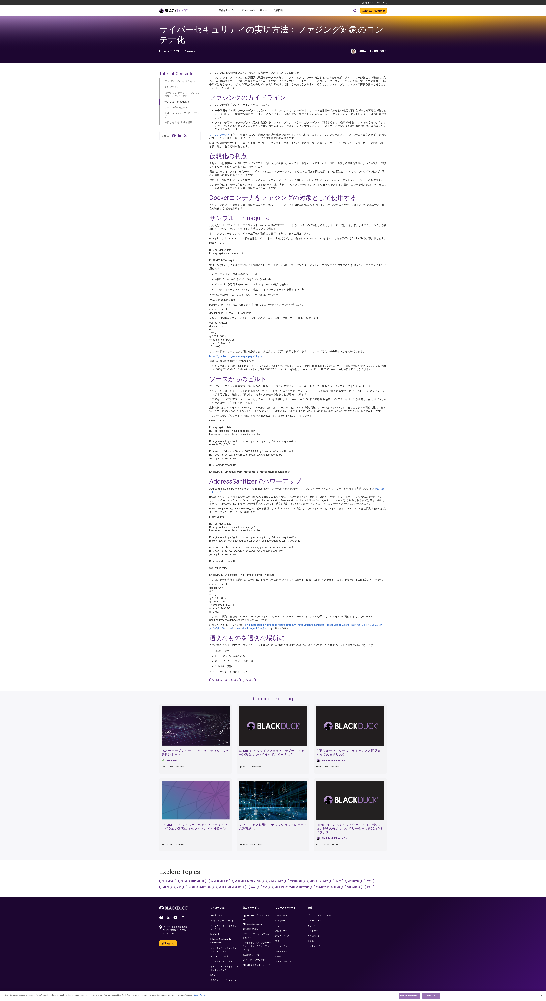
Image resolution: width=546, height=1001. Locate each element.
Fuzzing (249, 680)
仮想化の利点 (172, 86)
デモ (277, 926)
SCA (265, 887)
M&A (179, 887)
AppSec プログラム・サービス (257, 965)
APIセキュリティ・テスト (222, 920)
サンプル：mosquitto (176, 101)
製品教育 (279, 956)
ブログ (278, 941)
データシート (281, 915)
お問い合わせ (168, 943)
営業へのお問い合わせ (373, 10)
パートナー (313, 931)
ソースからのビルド (175, 107)
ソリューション (218, 907)
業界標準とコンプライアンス (223, 980)
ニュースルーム (315, 920)
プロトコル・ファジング (254, 960)
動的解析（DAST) (251, 955)
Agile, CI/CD (168, 881)
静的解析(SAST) (250, 929)
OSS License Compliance (231, 887)
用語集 (311, 941)
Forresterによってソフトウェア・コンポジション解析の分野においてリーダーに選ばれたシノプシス (350, 828)
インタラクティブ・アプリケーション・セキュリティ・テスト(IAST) (257, 946)
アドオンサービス (283, 961)
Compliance (296, 881)
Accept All (431, 996)
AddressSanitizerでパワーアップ (181, 115)
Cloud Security (276, 881)
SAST (253, 887)
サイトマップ (314, 946)
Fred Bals (172, 760)
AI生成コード (216, 915)
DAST (369, 881)
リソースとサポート (285, 907)
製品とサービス (251, 907)
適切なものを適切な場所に (179, 122)
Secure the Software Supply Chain (292, 887)
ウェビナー (280, 920)
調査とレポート (282, 931)
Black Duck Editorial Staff (335, 760)
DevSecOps (353, 881)
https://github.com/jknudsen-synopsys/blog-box (237, 356)
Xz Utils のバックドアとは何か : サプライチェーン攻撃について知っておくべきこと (271, 752)
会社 (310, 907)
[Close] (541, 996)
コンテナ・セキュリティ (221, 961)
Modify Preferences (409, 996)
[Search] (355, 11)
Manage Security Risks (199, 887)
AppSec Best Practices (192, 881)
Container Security (319, 881)
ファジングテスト (219, 134)
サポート (369, 3)
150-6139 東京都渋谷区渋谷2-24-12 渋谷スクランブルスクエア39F (175, 930)
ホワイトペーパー (283, 936)
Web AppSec (353, 887)
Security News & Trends (328, 887)
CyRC (338, 881)
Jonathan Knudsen (373, 51)
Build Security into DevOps (225, 680)
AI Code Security (219, 881)
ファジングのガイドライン (179, 81)
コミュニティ (281, 946)
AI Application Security (253, 924)
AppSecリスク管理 (219, 956)
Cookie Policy (199, 995)
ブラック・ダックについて (320, 915)
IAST (369, 887)
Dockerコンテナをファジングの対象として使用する (182, 94)
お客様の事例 (314, 936)
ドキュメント (281, 951)
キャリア (312, 926)
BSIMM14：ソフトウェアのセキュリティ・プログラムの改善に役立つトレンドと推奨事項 (194, 826)
